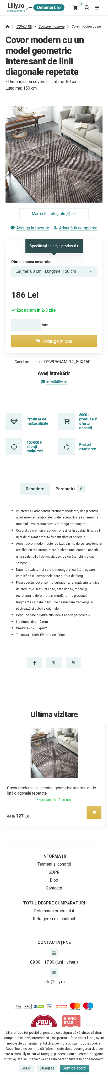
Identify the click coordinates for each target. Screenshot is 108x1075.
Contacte (54, 888)
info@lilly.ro (56, 381)
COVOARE (23, 26)
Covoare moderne (51, 26)
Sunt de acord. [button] (75, 1068)
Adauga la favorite (32, 227)
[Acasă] (35, 7)
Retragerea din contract (54, 918)
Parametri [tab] (69, 488)
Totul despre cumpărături (54, 903)
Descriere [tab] (35, 488)
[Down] (15, 325)
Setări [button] (26, 1068)
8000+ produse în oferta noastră (88, 421)
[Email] (54, 972)
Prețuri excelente (87, 447)
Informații (54, 856)
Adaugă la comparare (78, 227)
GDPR (54, 872)
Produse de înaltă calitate (37, 421)
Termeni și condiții (54, 864)
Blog (54, 880)
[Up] (36, 325)
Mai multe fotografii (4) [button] (51, 214)
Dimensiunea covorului (31, 262)
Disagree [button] (47, 1068)
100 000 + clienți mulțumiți (34, 446)
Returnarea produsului (54, 910)
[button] (94, 154)
